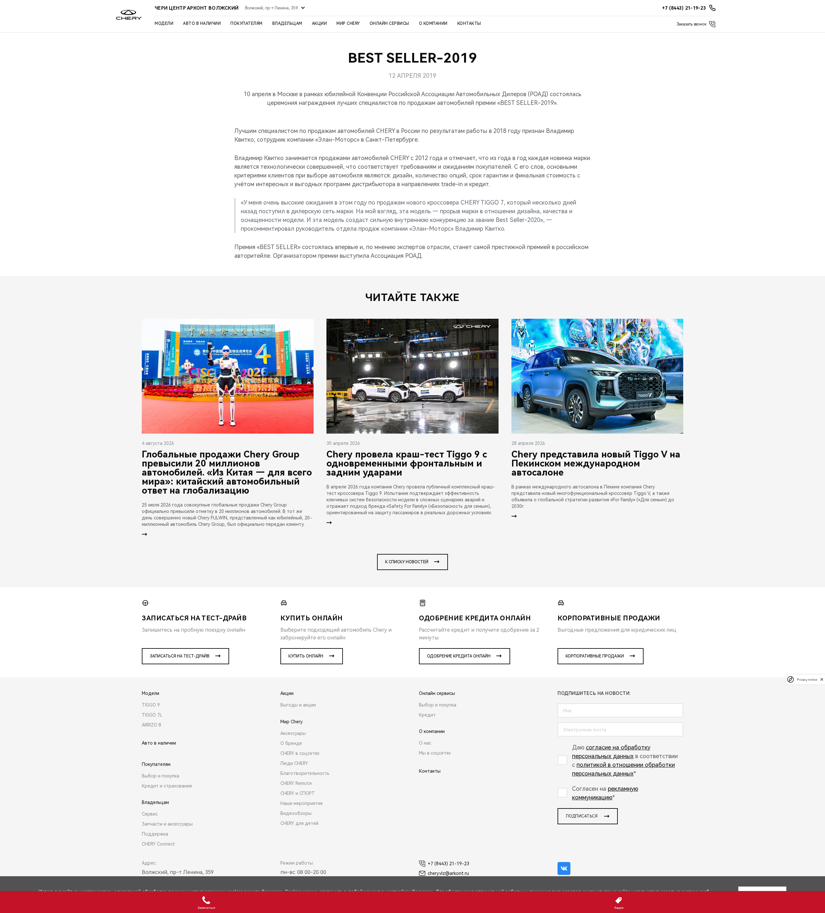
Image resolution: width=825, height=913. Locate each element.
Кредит (427, 714)
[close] (821, 679)
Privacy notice (807, 679)
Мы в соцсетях (435, 753)
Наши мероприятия (301, 803)
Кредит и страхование (167, 785)
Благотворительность (304, 773)
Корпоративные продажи (595, 656)
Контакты (469, 23)
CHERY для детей (299, 823)
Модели (164, 23)
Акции (319, 23)
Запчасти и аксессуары (167, 824)
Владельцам (287, 23)
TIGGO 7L (152, 714)
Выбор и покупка (160, 775)
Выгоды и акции (298, 704)
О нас (425, 743)
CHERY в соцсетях (299, 753)
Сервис (150, 814)
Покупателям (246, 23)
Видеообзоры (296, 813)
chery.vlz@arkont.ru (448, 873)
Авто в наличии (202, 23)
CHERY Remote (296, 783)
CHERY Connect (158, 844)
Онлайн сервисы (389, 23)
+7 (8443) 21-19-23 (448, 863)
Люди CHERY (294, 763)
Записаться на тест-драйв (179, 656)
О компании (433, 23)
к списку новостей (406, 562)
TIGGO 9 (151, 704)
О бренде (291, 743)
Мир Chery (348, 23)
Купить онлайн (305, 656)
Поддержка (155, 834)
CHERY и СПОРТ (297, 793)
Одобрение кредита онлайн (458, 656)
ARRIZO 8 (151, 724)
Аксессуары (293, 733)
